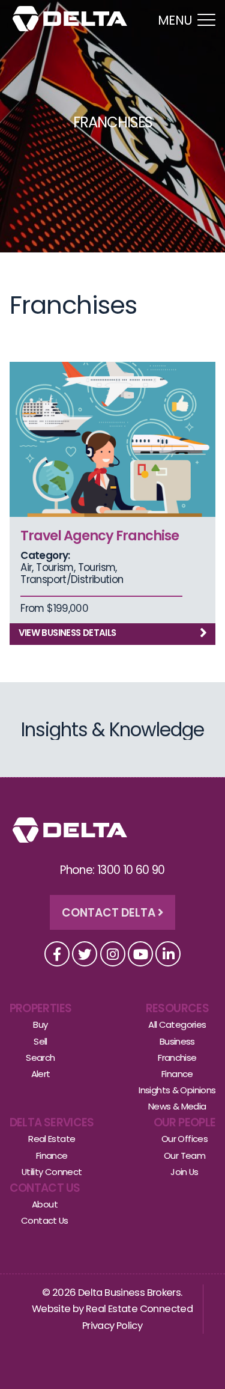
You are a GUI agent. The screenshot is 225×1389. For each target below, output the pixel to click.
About (45, 1204)
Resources (177, 1008)
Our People (185, 1122)
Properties (41, 1008)
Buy (40, 1024)
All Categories (177, 1024)
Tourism (55, 567)
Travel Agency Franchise (99, 535)
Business (177, 1041)
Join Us (184, 1171)
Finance (177, 1073)
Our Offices (184, 1138)
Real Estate (51, 1138)
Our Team (184, 1155)
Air (26, 567)
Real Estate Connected (139, 1309)
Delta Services (52, 1122)
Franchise (177, 1057)
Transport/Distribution (71, 579)
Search (40, 1057)
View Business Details (67, 632)
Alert (40, 1073)
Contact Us (45, 1188)
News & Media (177, 1106)
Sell (40, 1041)
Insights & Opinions (177, 1090)
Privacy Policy (112, 1326)
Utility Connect (52, 1171)
